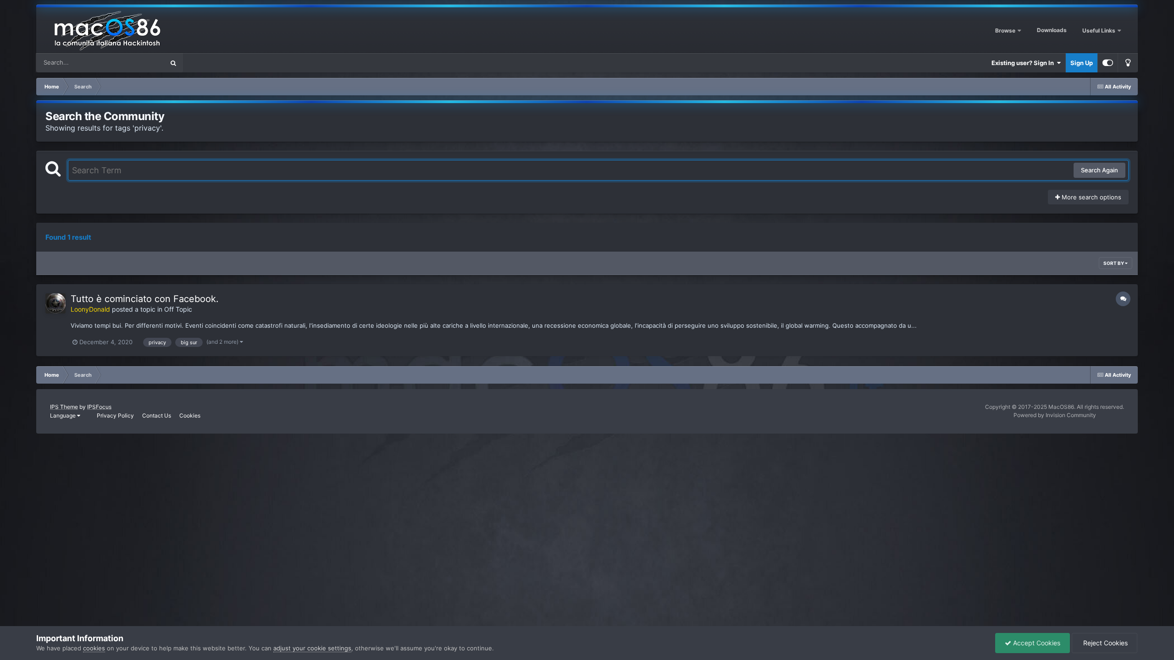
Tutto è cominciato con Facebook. (145, 298)
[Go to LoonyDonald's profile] (55, 303)
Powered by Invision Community (1054, 415)
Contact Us (156, 415)
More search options (1090, 197)
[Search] (173, 62)
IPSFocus (99, 406)
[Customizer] (1108, 62)
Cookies (189, 415)
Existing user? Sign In (1024, 62)
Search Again (1099, 170)
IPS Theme (64, 406)
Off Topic (178, 309)
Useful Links (1099, 30)
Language (63, 415)
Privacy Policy (115, 415)
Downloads (1052, 30)
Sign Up (1081, 62)
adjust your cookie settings (312, 648)
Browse (1005, 30)
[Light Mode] (1127, 62)
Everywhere (136, 62)
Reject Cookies (1104, 643)
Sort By (1114, 263)
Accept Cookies (1035, 643)
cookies (94, 648)
